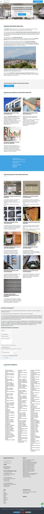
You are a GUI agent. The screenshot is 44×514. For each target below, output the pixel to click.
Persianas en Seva (34, 424)
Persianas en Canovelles (9, 402)
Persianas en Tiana (34, 428)
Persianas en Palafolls (22, 405)
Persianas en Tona (33, 429)
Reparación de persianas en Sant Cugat (29, 474)
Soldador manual (25, 472)
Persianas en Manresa (22, 380)
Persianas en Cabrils (9, 393)
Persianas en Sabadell (22, 424)
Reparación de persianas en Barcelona (29, 464)
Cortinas (4, 498)
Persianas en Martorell (22, 379)
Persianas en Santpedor (34, 421)
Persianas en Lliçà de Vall (10, 436)
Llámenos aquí (8, 85)
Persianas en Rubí (21, 422)
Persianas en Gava (8, 426)
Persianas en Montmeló (22, 397)
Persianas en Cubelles (9, 419)
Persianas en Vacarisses (35, 436)
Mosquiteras (5, 497)
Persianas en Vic (33, 435)
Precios (4, 500)
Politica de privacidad (13, 355)
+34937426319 (15, 159)
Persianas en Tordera (34, 430)
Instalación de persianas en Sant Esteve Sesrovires (11, 113)
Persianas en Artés (8, 379)
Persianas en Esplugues (9, 425)
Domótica (5, 495)
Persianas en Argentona (9, 373)
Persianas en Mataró (22, 384)
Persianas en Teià (33, 427)
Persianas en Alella (8, 370)
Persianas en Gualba (9, 429)
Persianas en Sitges (34, 425)
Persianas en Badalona (9, 384)
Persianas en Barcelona (9, 383)
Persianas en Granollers (9, 428)
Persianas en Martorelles (22, 381)
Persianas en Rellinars (22, 420)
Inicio (4, 491)
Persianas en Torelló (34, 431)
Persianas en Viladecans (35, 437)
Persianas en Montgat (22, 396)
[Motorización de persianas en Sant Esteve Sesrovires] (12, 133)
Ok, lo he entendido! (17, 512)
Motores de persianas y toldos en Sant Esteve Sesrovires (11, 143)
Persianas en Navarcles (22, 400)
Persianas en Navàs (21, 401)
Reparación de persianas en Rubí (28, 467)
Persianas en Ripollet (22, 421)
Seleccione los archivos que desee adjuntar (8, 345)
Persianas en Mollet (21, 390)
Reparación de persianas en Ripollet (28, 471)
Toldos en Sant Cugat (26, 475)
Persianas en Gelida (9, 427)
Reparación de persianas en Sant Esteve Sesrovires (30, 113)
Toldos (4, 496)
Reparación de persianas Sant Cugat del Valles (30, 462)
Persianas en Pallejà (21, 414)
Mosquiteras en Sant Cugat (27, 476)
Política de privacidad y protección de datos (29, 491)
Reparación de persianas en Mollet (28, 465)
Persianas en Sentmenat (35, 422)
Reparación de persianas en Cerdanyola (29, 466)
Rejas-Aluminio (5, 499)
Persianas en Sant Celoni (22, 437)
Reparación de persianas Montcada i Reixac (29, 463)
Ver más (22, 14)
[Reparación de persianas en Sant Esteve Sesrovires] (31, 104)
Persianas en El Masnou (9, 421)
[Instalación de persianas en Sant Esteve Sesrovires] (12, 104)
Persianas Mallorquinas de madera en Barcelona (30, 473)
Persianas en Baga (8, 382)
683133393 (15, 165)
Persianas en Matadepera (22, 385)
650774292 (15, 167)
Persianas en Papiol (21, 412)
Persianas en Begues (9, 388)
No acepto (22, 512)
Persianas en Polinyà (22, 415)
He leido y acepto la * (10, 355)
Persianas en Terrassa (34, 426)
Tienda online (38, 1)
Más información (28, 512)
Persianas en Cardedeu (9, 403)
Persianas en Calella (9, 397)
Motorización (5, 494)
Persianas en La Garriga (9, 435)
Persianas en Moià (21, 387)
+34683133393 (22, 159)
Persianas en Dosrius (9, 420)
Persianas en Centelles (9, 411)
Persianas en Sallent (22, 425)
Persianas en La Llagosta (10, 439)
